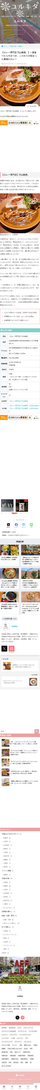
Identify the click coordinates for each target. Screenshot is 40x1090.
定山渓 (26, 1048)
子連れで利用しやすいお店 (15, 1048)
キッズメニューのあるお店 (9, 1031)
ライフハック (8, 945)
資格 (6, 949)
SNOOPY (4, 1027)
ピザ (26, 1038)
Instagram (11, 652)
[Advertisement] (20, 38)
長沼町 (6, 897)
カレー (27, 535)
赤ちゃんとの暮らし (11, 923)
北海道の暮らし (8, 911)
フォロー (20, 1088)
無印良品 (16, 1062)
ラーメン (14, 1045)
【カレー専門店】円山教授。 (19, 401)
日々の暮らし (7, 927)
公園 (20, 1045)
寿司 (31, 1048)
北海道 (11, 535)
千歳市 (6, 852)
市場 (11, 1052)
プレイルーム (27, 1041)
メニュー (28, 1088)
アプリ (19, 1027)
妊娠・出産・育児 (9, 915)
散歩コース (18, 1052)
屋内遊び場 (5, 1052)
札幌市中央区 (19, 535)
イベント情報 (7, 870)
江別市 (6, 841)
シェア (12, 1088)
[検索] (36, 731)
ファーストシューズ (7, 1041)
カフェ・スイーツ (28, 1027)
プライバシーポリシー (25, 1079)
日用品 (6, 931)
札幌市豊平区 (24, 1059)
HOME (21, 1075)
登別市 (6, 867)
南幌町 (6, 859)
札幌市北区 (5, 1055)
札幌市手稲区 (21, 1055)
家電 (6, 938)
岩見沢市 (7, 856)
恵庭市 (6, 849)
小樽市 (6, 863)
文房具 (6, 942)
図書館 (3, 1048)
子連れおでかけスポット (11, 834)
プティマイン (18, 1041)
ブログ (5, 953)
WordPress (12, 1027)
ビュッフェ (20, 1038)
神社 (22, 1062)
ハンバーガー (5, 1038)
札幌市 (14, 532)
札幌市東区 (30, 1055)
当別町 (6, 882)
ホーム (4, 1088)
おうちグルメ (8, 908)
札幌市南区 (13, 1055)
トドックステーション (25, 1034)
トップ (36, 1088)
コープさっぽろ (33, 1031)
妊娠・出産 (8, 919)
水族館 (31, 1059)
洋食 (10, 1062)
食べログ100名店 (6, 1066)
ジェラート (5, 1034)
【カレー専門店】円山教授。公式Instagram (24, 405)
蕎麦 (26, 1062)
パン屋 (13, 1038)
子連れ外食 (7, 878)
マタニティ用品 (6, 1045)
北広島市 (7, 845)
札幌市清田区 (5, 1059)
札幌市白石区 (14, 1059)
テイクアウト (13, 1034)
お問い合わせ (12, 1079)
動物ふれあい (27, 1045)
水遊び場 (4, 1062)
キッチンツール (9, 934)
